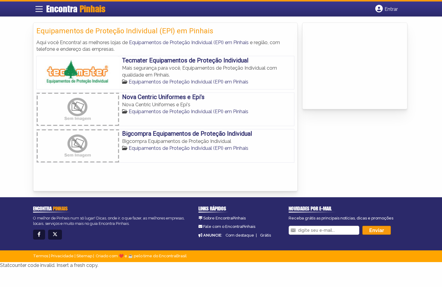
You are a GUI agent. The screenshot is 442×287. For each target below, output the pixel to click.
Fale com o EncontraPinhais (229, 226)
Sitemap (84, 256)
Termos (40, 256)
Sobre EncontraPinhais (224, 218)
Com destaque (240, 235)
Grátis (265, 235)
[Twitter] (55, 235)
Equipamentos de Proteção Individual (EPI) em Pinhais (189, 42)
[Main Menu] (39, 9)
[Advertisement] (350, 66)
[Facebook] (39, 235)
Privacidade (62, 256)
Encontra (76, 8)
